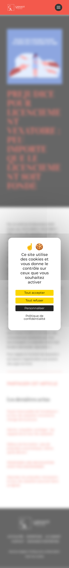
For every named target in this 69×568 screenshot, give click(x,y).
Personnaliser (34, 308)
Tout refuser (34, 300)
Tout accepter (34, 292)
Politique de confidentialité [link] (34, 317)
